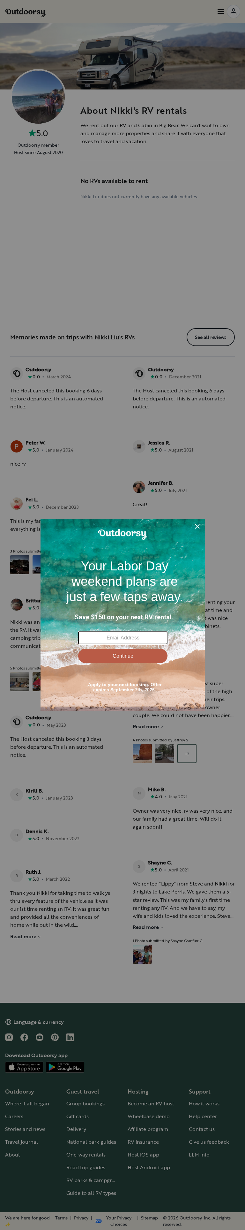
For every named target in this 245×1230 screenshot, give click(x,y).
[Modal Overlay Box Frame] (123, 615)
